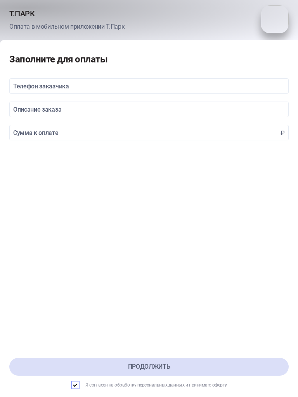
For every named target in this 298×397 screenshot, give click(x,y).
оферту (219, 385)
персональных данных (161, 385)
